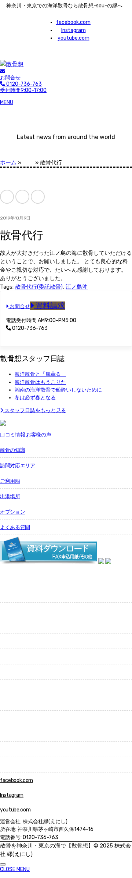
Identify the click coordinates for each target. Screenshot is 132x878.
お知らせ (10, 734)
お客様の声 (12, 688)
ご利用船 (10, 481)
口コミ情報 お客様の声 (25, 435)
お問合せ (10, 78)
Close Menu (15, 869)
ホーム (8, 162)
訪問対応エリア (17, 466)
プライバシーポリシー (25, 765)
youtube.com (73, 38)
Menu (6, 102)
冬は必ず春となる (35, 398)
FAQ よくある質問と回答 (27, 703)
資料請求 (49, 305)
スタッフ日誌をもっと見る (34, 410)
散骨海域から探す (20, 595)
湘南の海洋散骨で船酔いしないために (58, 390)
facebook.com (73, 22)
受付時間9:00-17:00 (23, 87)
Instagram (73, 30)
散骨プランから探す (22, 610)
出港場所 (10, 496)
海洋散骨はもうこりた (40, 382)
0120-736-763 (29, 328)
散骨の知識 (12, 450)
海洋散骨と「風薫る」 (40, 374)
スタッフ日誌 (15, 749)
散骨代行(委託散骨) (39, 286)
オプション (12, 512)
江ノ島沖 (77, 286)
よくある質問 (15, 527)
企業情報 (10, 718)
